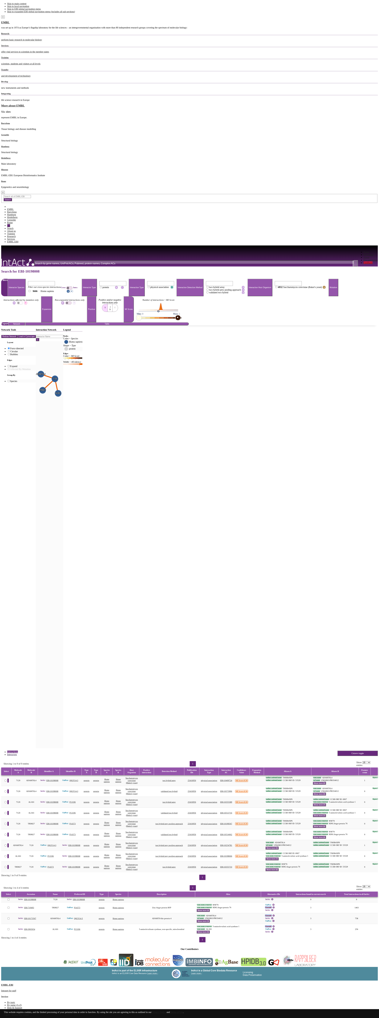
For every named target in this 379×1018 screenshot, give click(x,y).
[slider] (139, 317)
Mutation (333, 287)
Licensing (248, 972)
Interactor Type (89, 287)
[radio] (104, 307)
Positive (91, 309)
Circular (14, 351)
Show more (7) (319, 805)
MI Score (129, 309)
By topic (11, 1002)
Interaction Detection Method (190, 287)
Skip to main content (16, 3)
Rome (3, 181)
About (366, 257)
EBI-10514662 (226, 834)
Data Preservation (252, 975)
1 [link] (192, 763)
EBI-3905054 (29, 929)
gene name (317, 777)
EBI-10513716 (226, 813)
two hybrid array (169, 780)
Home (366, 252)
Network (16, 324)
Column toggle (357, 753)
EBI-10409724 (226, 780)
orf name (316, 780)
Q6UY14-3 (73, 780)
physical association (209, 780)
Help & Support (14, 1007)
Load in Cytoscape (27, 336)
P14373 (72, 824)
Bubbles (14, 354)
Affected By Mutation (20, 369)
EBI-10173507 (30, 918)
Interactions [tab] (12, 752)
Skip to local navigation (18, 6)
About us (11, 231)
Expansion (46, 309)
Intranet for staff (8, 990)
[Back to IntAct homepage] (17, 262)
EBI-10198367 (226, 824)
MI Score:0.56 (242, 780)
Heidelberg (6, 158)
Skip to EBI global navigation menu (24, 9)
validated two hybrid (169, 791)
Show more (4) (203, 910)
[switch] (69, 288)
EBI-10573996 (226, 791)
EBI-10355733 (226, 867)
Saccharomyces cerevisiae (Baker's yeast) (132, 780)
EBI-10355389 (226, 802)
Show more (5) (319, 783)
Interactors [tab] (12, 754)
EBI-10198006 (226, 856)
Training (11, 233)
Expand (13, 366)
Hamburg (5, 146)
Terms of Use (177, 1012)
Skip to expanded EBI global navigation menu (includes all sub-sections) (41, 11)
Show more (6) (319, 826)
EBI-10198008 (52, 780)
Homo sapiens (107, 780)
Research (11, 236)
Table (107, 324)
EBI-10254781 (226, 845)
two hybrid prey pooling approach (169, 824)
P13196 (72, 802)
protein (86, 780)
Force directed (17, 348)
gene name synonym (320, 802)
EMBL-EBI (12, 241)
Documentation (370, 260)
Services (11, 239)
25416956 (192, 780)
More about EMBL (13, 105)
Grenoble (5, 135)
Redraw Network (9, 336)
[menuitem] (370, 252)
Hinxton (4, 169)
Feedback (367, 262)
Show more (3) (203, 921)
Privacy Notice (159, 1012)
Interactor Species (16, 287)
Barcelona (5, 123)
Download (368, 254)
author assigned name (274, 777)
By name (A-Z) (14, 1005)
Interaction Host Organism (260, 287)
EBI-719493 (29, 908)
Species (13, 381)
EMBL (5, 22)
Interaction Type (137, 287)
